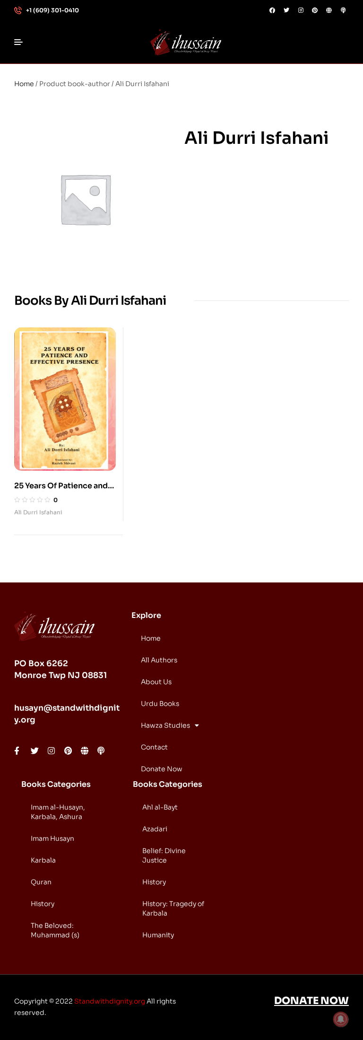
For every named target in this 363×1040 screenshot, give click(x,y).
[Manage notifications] (340, 1019)
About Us (156, 682)
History (42, 903)
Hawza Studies (165, 725)
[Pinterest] (314, 10)
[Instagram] (300, 10)
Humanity (158, 935)
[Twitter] (286, 10)
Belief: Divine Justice (164, 855)
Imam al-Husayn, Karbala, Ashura (58, 812)
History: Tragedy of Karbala (173, 908)
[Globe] (329, 10)
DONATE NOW (311, 1001)
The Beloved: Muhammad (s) (55, 930)
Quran (41, 882)
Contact (154, 747)
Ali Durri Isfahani (38, 512)
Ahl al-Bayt (160, 807)
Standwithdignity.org (109, 1001)
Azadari (154, 829)
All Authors (159, 660)
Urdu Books (160, 703)
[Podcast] (343, 10)
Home (24, 83)
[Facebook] (272, 10)
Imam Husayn (52, 838)
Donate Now (161, 769)
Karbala (43, 860)
